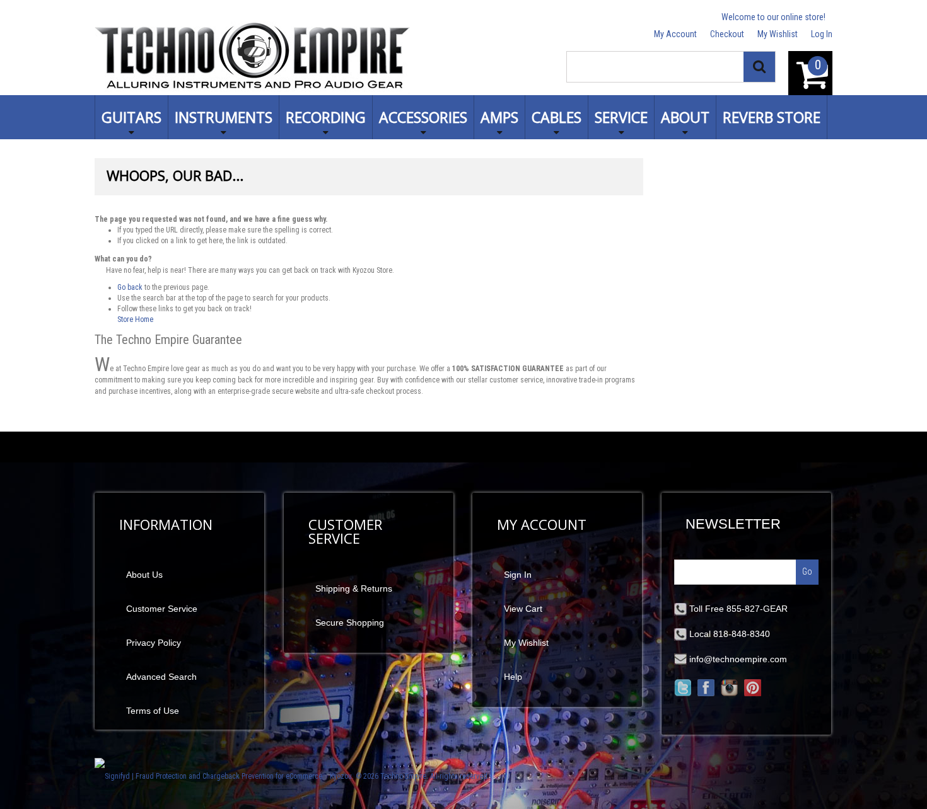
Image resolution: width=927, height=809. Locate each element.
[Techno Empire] (252, 57)
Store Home (135, 319)
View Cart (523, 609)
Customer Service (161, 609)
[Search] (759, 67)
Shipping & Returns (353, 588)
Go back (130, 287)
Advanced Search (161, 677)
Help (513, 677)
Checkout (727, 34)
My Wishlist (777, 34)
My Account (675, 34)
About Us (144, 575)
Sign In (518, 575)
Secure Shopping (349, 622)
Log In (821, 34)
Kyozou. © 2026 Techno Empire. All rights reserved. (409, 776)
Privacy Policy (153, 643)
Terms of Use (152, 711)
